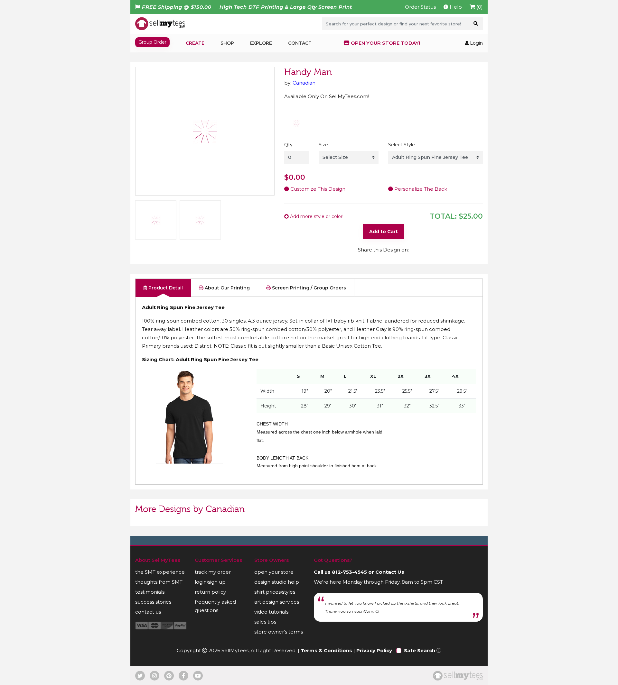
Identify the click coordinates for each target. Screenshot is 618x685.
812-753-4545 (349, 572)
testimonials (149, 592)
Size (323, 145)
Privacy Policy (374, 650)
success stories (153, 602)
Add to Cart (383, 231)
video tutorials (271, 612)
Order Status (420, 7)
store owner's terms (278, 632)
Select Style (401, 145)
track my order (213, 572)
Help (455, 7)
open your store (274, 572)
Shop (227, 43)
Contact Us (389, 572)
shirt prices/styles (274, 592)
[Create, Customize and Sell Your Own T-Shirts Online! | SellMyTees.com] (160, 23)
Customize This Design (317, 189)
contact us (148, 612)
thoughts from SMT (159, 582)
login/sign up (210, 582)
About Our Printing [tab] (226, 288)
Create (195, 43)
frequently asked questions (215, 606)
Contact (300, 43)
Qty (288, 145)
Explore (261, 43)
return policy (210, 592)
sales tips (265, 622)
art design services (276, 602)
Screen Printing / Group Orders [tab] (308, 288)
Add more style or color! (316, 216)
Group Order (152, 42)
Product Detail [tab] (165, 288)
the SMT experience (160, 572)
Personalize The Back (420, 189)
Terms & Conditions (326, 650)
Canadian (304, 83)
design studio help (276, 582)
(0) (479, 7)
